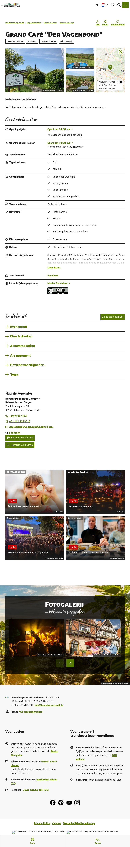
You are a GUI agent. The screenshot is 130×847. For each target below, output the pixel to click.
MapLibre (103, 81)
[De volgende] (70, 663)
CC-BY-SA (60, 90)
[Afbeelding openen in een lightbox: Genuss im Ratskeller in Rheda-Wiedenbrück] (93, 638)
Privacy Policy (42, 823)
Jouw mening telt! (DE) (36, 789)
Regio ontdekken (34, 23)
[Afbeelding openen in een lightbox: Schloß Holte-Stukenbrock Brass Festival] (36, 638)
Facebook (52, 275)
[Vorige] (60, 663)
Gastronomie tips (67, 23)
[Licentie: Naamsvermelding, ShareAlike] (57, 293)
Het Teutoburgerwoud (14, 23)
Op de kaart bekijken (112, 316)
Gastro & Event (50, 23)
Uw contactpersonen (30, 711)
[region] (110, 70)
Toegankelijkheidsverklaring (79, 823)
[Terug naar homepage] (10, 5)
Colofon (56, 823)
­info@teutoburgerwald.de (49, 705)
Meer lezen (53, 267)
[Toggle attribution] (121, 82)
